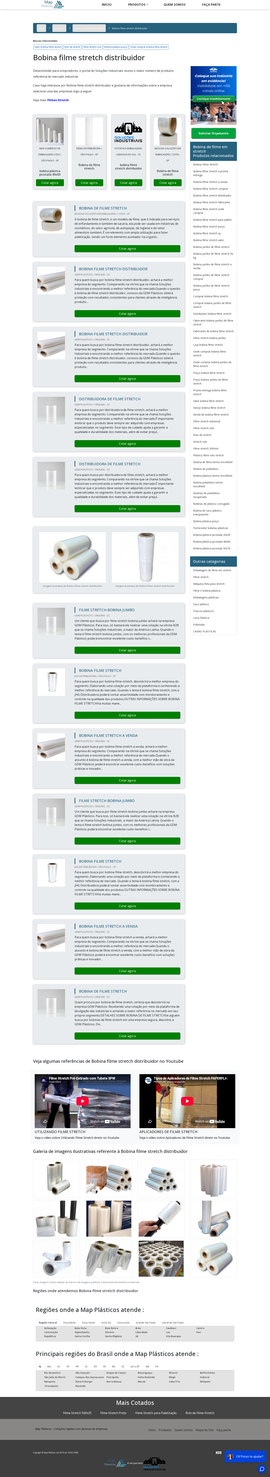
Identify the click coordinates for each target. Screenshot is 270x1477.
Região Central (48, 1322)
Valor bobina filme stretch (48, 46)
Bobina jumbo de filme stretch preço (211, 287)
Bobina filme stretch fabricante (211, 202)
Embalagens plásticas (206, 597)
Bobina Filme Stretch (205, 164)
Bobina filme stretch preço (209, 226)
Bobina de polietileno (205, 469)
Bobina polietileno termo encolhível (208, 484)
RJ (40, 1366)
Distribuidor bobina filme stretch (212, 313)
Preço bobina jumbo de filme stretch (210, 381)
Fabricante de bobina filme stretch (213, 331)
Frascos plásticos (203, 611)
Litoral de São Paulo (173, 1322)
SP (67, 1366)
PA (156, 1366)
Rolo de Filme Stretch (200, 1413)
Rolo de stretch (72, 46)
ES (58, 1366)
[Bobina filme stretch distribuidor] (50, 131)
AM (147, 1366)
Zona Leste (123, 1322)
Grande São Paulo (146, 1322)
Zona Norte (69, 1322)
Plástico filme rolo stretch (208, 455)
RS (95, 1366)
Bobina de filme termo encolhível (213, 462)
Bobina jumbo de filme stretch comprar (211, 277)
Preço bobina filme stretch (209, 373)
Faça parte (224, 1430)
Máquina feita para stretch (209, 584)
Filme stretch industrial (206, 421)
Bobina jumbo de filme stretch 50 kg (213, 255)
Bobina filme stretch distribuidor (212, 195)
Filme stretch (201, 577)
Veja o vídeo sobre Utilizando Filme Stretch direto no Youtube (77, 1138)
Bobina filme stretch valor (208, 240)
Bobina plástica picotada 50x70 (211, 548)
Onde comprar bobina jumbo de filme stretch (212, 364)
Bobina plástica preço (115, 46)
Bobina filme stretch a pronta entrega (210, 173)
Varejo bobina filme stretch (209, 407)
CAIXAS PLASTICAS (204, 631)
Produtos (136, 4)
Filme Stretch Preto (113, 1413)
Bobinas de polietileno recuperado (206, 495)
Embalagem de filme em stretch (212, 570)
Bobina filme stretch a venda (210, 182)
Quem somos (175, 4)
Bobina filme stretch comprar (210, 188)
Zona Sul (106, 1322)
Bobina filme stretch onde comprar (208, 211)
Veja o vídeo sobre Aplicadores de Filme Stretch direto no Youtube (184, 1138)
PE (104, 1366)
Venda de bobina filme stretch (211, 414)
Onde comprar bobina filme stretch (148, 46)
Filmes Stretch (58, 100)
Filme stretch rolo (92, 46)
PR (77, 1366)
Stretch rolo (200, 441)
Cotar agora (50, 183)
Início (152, 1430)
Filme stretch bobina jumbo (209, 338)
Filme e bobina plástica (206, 590)
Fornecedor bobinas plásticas (210, 528)
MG (49, 1366)
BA (113, 1366)
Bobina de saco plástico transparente (207, 512)
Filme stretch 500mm (206, 448)
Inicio (107, 4)
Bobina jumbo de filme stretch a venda (212, 266)
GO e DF (134, 1366)
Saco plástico (201, 604)
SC (86, 1366)
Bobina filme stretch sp (207, 233)
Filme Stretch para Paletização (156, 1413)
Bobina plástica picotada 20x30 (211, 535)
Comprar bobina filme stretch (210, 296)
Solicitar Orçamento (213, 133)
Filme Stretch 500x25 (77, 1413)
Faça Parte (211, 4)
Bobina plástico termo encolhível (212, 475)
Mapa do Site (205, 1430)
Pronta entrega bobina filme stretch (210, 392)
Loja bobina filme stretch (208, 344)
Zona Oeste (88, 1322)
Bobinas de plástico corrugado (211, 503)
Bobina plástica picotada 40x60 (211, 541)
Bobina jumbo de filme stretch (211, 247)
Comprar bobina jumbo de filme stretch (212, 305)
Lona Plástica (201, 618)
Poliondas (199, 624)
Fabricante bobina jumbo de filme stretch (213, 322)
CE (122, 1366)
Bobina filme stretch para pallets (212, 219)
